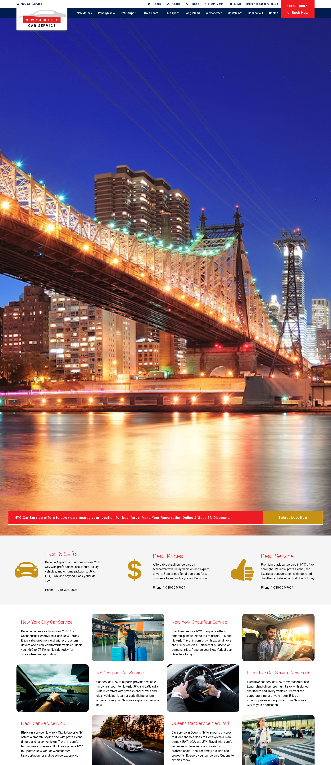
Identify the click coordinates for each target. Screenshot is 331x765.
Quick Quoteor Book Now (297, 9)
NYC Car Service (31, 4)
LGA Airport (150, 13)
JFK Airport (171, 13)
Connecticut (255, 13)
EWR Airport (128, 13)
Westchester (214, 13)
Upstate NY (235, 13)
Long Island (192, 13)
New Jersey (84, 13)
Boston (273, 13)
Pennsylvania (106, 13)
